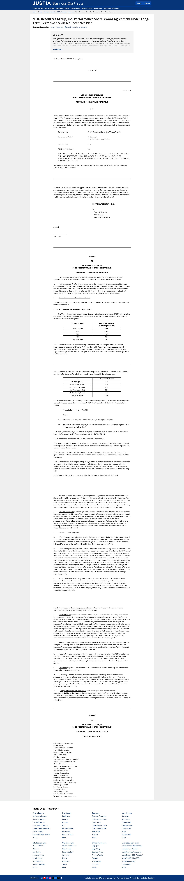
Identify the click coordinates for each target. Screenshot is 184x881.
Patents (95, 858)
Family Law (66, 831)
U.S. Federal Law (39, 843)
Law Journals (126, 828)
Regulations (37, 852)
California (65, 855)
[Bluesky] (55, 878)
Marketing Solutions (111, 8)
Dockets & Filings (39, 864)
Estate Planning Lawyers (41, 828)
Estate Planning (68, 828)
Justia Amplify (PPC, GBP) (131, 858)
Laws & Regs (87, 8)
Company (108, 878)
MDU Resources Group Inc (65, 12)
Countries (95, 864)
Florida (64, 858)
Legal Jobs (95, 846)
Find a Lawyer (38, 8)
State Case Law (67, 852)
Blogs (124, 831)
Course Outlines (127, 825)
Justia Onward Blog (129, 861)
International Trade (99, 828)
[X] (58, 878)
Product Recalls (97, 855)
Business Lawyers (39, 819)
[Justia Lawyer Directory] (61, 878)
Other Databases (99, 843)
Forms (40, 12)
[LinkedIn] (42, 878)
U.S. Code (36, 849)
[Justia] (42, 3)
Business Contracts (49, 12)
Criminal (65, 819)
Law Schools (75, 8)
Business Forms (97, 852)
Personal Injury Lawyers (41, 834)
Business (95, 813)
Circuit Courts (37, 858)
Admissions (126, 819)
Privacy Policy (135, 878)
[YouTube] (44, 878)
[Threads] (53, 878)
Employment (96, 822)
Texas (64, 864)
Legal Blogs (96, 849)
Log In (139, 3)
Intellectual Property (99, 825)
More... (35, 837)
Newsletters (98, 8)
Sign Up (147, 3)
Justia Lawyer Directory (130, 849)
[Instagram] (50, 878)
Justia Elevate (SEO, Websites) (132, 855)
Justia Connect (90, 878)
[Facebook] (47, 878)
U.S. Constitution (39, 846)
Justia (34, 12)
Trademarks (96, 861)
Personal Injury (67, 834)
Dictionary (125, 816)
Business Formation (99, 816)
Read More (57, 49)
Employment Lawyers (40, 825)
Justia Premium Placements (131, 852)
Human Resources (56, 27)
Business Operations (99, 819)
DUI (63, 825)
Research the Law (62, 8)
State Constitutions (69, 846)
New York (65, 861)
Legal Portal (100, 878)
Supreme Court (38, 855)
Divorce (65, 822)
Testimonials (126, 864)
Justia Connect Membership (132, 846)
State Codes (66, 849)
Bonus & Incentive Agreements (76, 27)
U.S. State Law (68, 843)
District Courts (38, 861)
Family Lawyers (38, 831)
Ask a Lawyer (50, 8)
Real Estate (96, 831)
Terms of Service (123, 878)
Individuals (66, 813)
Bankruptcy (66, 816)
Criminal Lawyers (39, 822)
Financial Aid (126, 822)
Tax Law (95, 834)
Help (114, 878)
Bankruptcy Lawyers (40, 816)
